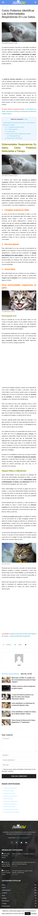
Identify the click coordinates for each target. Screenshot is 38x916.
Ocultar (25, 119)
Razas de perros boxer (8, 798)
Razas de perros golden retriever (10, 796)
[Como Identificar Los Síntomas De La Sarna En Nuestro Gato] (6, 705)
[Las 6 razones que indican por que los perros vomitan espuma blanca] (6, 864)
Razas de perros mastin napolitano (11, 809)
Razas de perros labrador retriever (11, 801)
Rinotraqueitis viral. (13, 136)
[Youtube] (26, 842)
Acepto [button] (27, 913)
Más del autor (26, 674)
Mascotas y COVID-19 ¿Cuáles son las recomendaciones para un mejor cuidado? (23, 680)
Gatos (7, 6)
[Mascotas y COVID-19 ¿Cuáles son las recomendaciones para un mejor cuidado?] (6, 680)
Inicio (3, 6)
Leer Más (33, 913)
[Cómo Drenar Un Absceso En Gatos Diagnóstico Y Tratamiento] (6, 722)
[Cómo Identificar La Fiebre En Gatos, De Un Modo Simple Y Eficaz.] (6, 714)
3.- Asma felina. (10, 131)
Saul (19, 665)
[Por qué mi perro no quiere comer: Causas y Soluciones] (6, 873)
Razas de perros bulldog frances (10, 803)
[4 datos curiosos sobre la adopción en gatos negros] (6, 688)
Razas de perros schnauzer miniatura (11, 811)
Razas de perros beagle (8, 790)
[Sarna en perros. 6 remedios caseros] (6, 856)
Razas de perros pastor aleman (10, 788)
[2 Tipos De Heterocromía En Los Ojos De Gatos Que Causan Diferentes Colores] (6, 697)
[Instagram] (16, 842)
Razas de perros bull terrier (9, 793)
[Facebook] (12, 842)
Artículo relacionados (10, 674)
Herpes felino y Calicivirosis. (13, 138)
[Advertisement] (19, 71)
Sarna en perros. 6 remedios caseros (23, 853)
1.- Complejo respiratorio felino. (14, 127)
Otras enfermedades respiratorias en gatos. (18, 133)
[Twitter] (21, 842)
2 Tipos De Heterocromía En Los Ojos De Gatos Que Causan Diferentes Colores (22, 697)
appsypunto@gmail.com (23, 838)
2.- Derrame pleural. (11, 129)
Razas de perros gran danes (9, 806)
